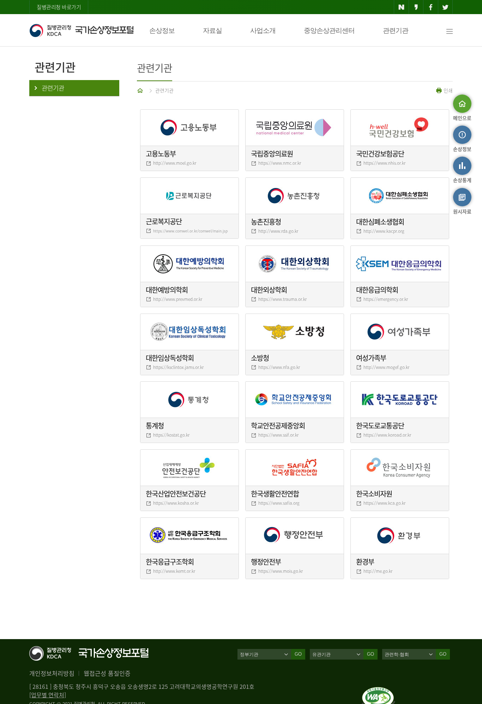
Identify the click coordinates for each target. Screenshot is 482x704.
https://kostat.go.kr (171, 435)
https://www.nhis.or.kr (384, 163)
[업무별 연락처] (47, 695)
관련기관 (395, 30)
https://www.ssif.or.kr (278, 435)
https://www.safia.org (279, 503)
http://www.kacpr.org (383, 231)
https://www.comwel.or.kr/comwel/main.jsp (190, 230)
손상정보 (162, 30)
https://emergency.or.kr (385, 299)
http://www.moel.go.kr (174, 163)
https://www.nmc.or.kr (279, 163)
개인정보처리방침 (51, 673)
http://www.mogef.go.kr (386, 367)
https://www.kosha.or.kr (176, 503)
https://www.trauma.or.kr (282, 299)
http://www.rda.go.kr (278, 231)
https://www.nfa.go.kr (279, 367)
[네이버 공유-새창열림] (401, 7)
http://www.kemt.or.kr (174, 571)
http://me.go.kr (377, 571)
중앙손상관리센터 (329, 30)
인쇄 (447, 90)
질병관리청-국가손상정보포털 (81, 30)
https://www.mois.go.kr (280, 571)
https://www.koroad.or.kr (387, 435)
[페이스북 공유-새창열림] (430, 7)
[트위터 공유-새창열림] (445, 7)
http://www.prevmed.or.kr (177, 299)
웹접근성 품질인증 (107, 673)
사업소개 (263, 30)
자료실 (212, 30)
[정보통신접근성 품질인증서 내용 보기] (378, 691)
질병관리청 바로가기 (59, 7)
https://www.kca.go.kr (384, 503)
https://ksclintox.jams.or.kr (178, 367)
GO (298, 654)
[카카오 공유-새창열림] (416, 7)
